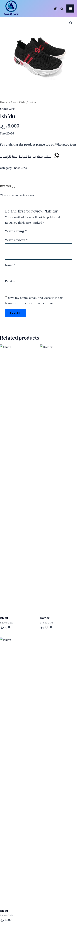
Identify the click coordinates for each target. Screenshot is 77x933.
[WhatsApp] (61, 9)
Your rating (16, 231)
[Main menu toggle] (70, 8)
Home (4, 102)
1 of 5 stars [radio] (30, 231)
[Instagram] (55, 9)
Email (10, 281)
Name (10, 265)
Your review (16, 240)
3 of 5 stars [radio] (38, 231)
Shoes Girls (18, 102)
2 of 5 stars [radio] (34, 231)
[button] (71, 23)
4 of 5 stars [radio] (42, 231)
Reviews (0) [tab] (7, 186)
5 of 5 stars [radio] (46, 231)
